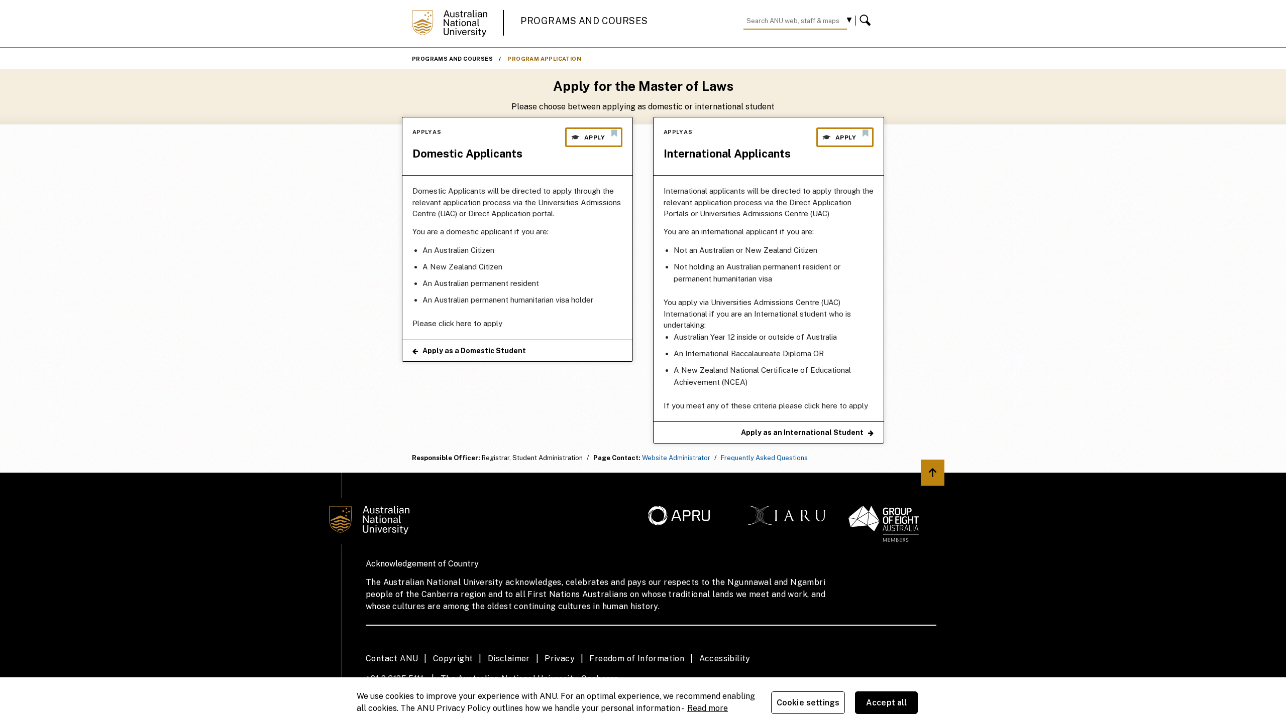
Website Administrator (676, 458)
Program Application (544, 59)
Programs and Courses (584, 21)
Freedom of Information (636, 658)
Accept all (886, 702)
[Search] (866, 21)
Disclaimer (509, 658)
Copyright (453, 658)
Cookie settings (808, 702)
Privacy (560, 658)
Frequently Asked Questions (764, 458)
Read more (707, 708)
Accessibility (725, 658)
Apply (594, 137)
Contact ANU (392, 658)
